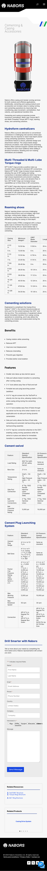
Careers (38, 723)
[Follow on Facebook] (29, 863)
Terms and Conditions (11, 857)
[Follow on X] (33, 863)
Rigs (10, 723)
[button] (41, 865)
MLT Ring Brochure (16, 798)
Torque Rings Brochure (17, 794)
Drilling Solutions (16, 724)
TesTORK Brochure (16, 793)
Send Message (15, 769)
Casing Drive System (23, 821)
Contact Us (36, 857)
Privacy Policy (25, 857)
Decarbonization (31, 723)
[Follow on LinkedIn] (37, 863)
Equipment (23, 723)
